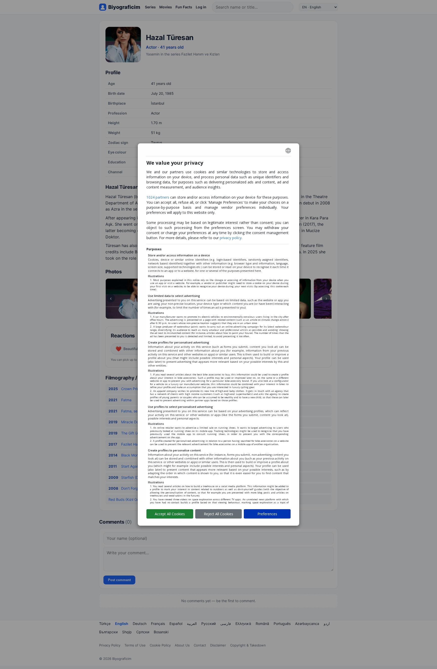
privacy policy (231, 237)
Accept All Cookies (170, 513)
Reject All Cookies (218, 513)
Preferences (267, 513)
